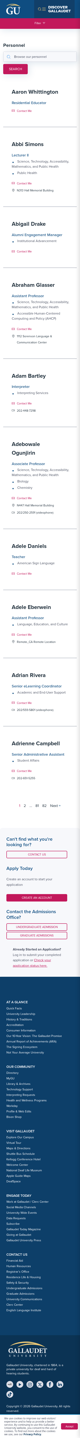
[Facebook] (50, 1384)
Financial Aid (14, 1260)
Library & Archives (18, 1084)
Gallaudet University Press (23, 1240)
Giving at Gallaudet (18, 1235)
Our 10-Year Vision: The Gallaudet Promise (34, 1036)
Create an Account (37, 898)
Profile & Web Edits (18, 1111)
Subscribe (13, 1224)
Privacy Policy (32, 1434)
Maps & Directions (18, 1148)
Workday (12, 1106)
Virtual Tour (13, 1143)
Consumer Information (21, 1030)
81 (37, 805)
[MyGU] (9, 1384)
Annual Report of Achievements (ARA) (31, 1041)
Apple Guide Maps (18, 1176)
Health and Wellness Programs (26, 1100)
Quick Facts (14, 1008)
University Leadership (20, 1014)
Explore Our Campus (20, 1137)
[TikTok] (9, 1394)
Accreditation (15, 1025)
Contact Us (40, 854)
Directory (12, 1073)
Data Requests (16, 1218)
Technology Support (19, 1089)
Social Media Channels (21, 1207)
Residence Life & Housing (23, 1277)
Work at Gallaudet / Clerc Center (27, 1202)
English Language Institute (23, 1310)
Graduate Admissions (37, 935)
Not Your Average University (25, 1052)
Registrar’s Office (17, 1271)
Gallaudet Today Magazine (23, 1229)
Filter (38, 23)
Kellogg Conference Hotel (23, 1159)
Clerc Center (14, 1305)
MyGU (10, 1078)
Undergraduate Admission (37, 927)
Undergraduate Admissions (24, 1288)
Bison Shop (14, 1117)
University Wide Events (21, 1213)
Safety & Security (17, 1283)
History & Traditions (19, 1019)
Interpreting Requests (20, 1095)
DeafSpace (13, 1181)
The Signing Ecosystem (21, 1047)
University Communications (24, 1299)
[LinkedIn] (60, 1384)
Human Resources (18, 1266)
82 (44, 805)
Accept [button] (69, 1426)
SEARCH (15, 69)
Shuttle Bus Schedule (20, 1154)
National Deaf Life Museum (24, 1170)
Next (54, 805)
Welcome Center (17, 1165)
